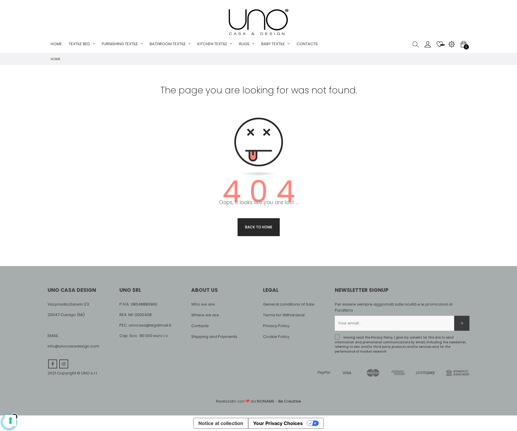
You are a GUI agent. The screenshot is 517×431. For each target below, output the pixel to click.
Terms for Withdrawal (284, 315)
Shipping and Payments (214, 336)
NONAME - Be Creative (279, 401)
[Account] (428, 44)
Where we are (205, 315)
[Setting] (451, 44)
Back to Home (258, 227)
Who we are (203, 304)
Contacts (200, 326)
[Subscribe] (461, 323)
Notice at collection (220, 423)
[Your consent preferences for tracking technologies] (10, 420)
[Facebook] (53, 364)
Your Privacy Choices (278, 423)
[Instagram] (64, 364)
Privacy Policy (276, 326)
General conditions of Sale (288, 304)
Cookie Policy (276, 336)
